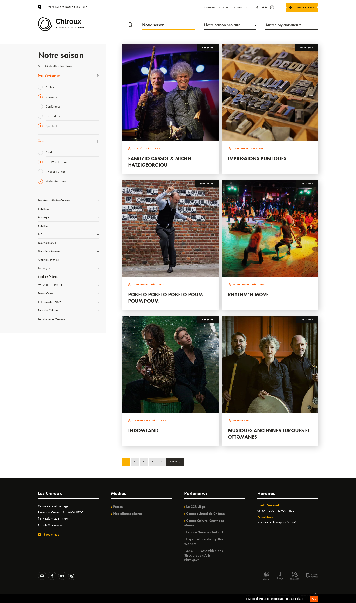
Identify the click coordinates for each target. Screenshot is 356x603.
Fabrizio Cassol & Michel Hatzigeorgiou (160, 161)
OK (314, 599)
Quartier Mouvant (49, 251)
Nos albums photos (127, 513)
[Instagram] (272, 8)
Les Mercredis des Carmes (54, 200)
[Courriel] (42, 576)
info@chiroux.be (52, 525)
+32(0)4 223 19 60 (55, 519)
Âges (41, 141)
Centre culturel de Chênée (205, 513)
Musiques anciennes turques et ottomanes (269, 433)
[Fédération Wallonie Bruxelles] (294, 576)
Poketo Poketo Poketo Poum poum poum (165, 297)
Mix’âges (43, 217)
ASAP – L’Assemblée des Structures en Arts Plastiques (203, 555)
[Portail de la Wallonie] (266, 576)
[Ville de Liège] (280, 576)
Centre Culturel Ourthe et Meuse (204, 522)
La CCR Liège (196, 506)
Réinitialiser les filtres (58, 66)
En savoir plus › (294, 598)
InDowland (143, 430)
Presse (118, 506)
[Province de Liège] (309, 576)
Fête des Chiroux (48, 310)
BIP (40, 234)
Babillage (43, 209)
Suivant (175, 461)
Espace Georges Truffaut (204, 532)
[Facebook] (257, 8)
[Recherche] (130, 24)
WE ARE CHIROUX (50, 285)
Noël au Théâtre (48, 276)
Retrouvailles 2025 (50, 302)
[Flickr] (264, 8)
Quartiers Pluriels (48, 260)
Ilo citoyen (44, 268)
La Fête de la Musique (51, 319)
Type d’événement (49, 75)
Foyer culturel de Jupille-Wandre (203, 541)
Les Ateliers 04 (47, 243)
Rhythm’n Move (248, 294)
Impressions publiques (257, 158)
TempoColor (45, 293)
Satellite (43, 226)
